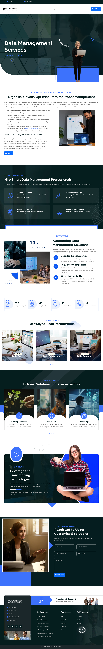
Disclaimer (80, 620)
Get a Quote (96, 9)
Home (27, 9)
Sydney (11, 614)
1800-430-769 (29, 2)
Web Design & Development (45, 633)
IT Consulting (41, 616)
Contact (63, 9)
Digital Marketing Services (44, 636)
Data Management (42, 630)
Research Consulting (43, 626)
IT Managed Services (43, 623)
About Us (63, 620)
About (33, 9)
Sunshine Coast (14, 617)
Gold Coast (12, 607)
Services (41, 9)
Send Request (59, 575)
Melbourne (12, 610)
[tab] (50, 364)
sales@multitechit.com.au (15, 2)
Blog (48, 9)
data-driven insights (31, 129)
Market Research (42, 620)
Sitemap (79, 623)
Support (55, 9)
